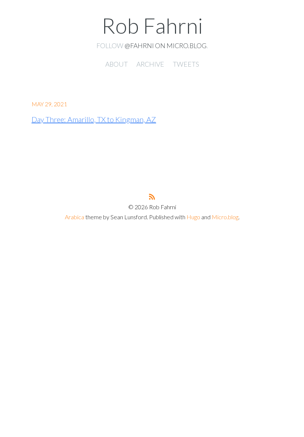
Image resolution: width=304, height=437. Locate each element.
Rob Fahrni (152, 25)
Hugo (193, 216)
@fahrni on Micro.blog (165, 45)
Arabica (74, 216)
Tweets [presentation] (186, 64)
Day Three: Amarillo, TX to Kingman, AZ (94, 119)
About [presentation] (116, 64)
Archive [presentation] (150, 64)
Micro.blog (225, 216)
